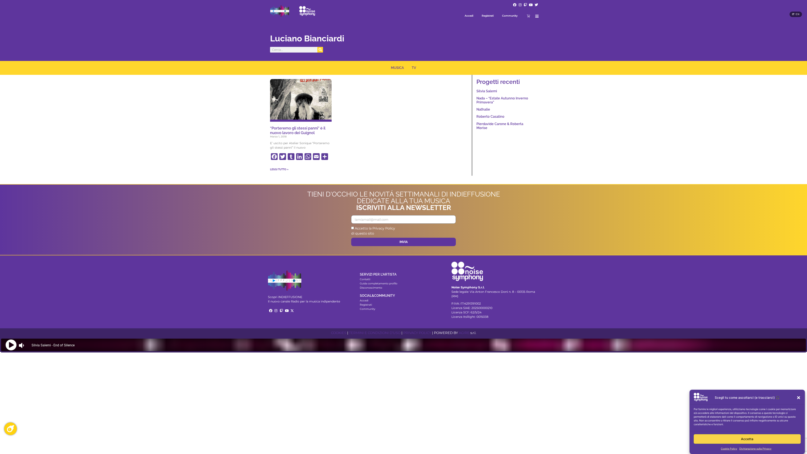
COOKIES (338, 333)
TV (414, 68)
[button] (798, 398)
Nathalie (483, 109)
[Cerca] (320, 50)
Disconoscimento (371, 287)
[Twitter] (536, 5)
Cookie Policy (729, 448)
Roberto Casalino (490, 117)
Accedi (469, 15)
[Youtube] (531, 5)
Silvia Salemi (486, 91)
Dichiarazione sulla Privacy (755, 448)
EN (797, 14)
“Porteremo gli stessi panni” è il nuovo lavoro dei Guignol (297, 130)
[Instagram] (520, 5)
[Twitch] (525, 5)
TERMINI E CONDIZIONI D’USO (375, 333)
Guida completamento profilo (378, 283)
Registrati (488, 15)
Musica (397, 68)
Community (510, 15)
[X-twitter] (292, 310)
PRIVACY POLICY (417, 333)
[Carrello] (528, 16)
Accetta (747, 439)
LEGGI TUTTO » (279, 169)
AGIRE (464, 333)
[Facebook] (514, 5)
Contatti (365, 279)
